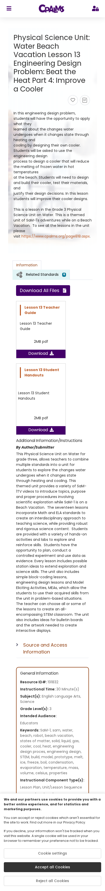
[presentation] (41, 275)
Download (38, 353)
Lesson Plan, (31, 787)
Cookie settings (52, 853)
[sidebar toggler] (9, 8)
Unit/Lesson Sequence (62, 787)
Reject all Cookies (52, 880)
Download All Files (39, 290)
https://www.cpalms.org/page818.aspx (55, 236)
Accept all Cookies (52, 867)
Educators (29, 723)
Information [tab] (26, 265)
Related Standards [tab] (45, 274)
